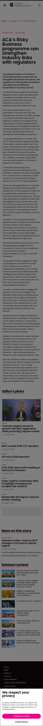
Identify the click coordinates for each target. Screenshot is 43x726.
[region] (21, 707)
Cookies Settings (21, 722)
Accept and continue (22, 716)
